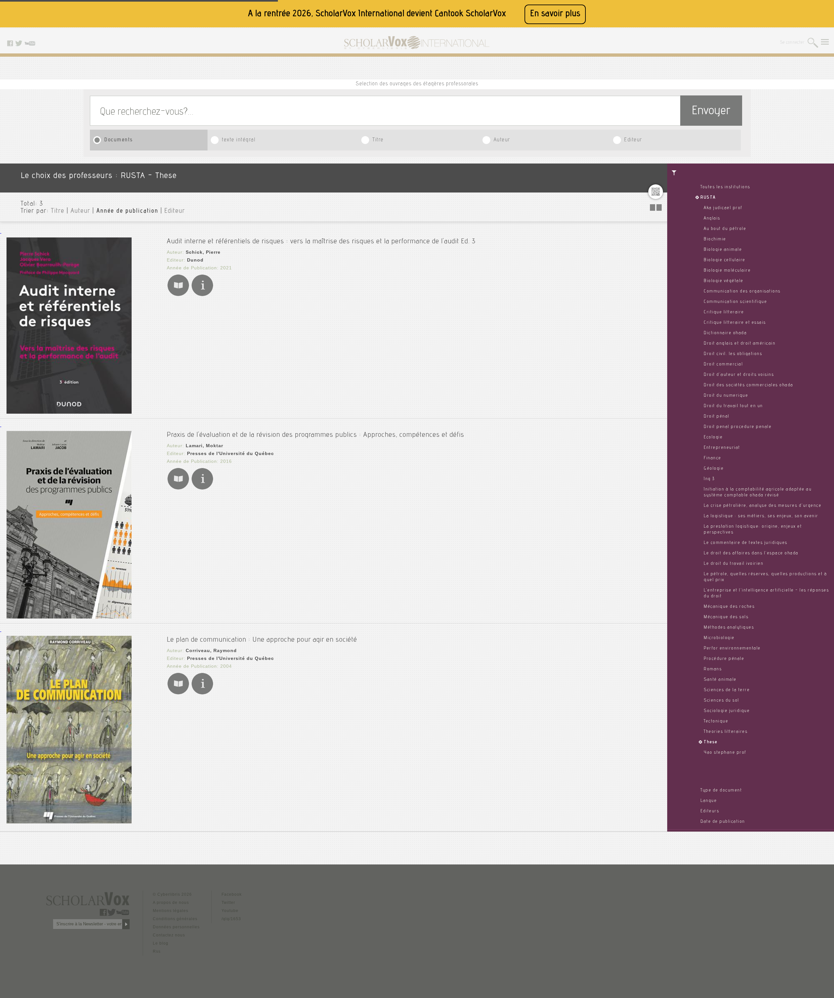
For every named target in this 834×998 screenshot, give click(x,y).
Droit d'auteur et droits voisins (739, 375)
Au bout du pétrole (725, 229)
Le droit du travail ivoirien (733, 564)
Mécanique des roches (729, 607)
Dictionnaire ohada (725, 333)
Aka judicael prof (723, 208)
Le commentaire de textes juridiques (745, 543)
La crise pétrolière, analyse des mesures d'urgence (762, 506)
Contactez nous (169, 935)
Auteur (502, 140)
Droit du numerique (726, 395)
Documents (118, 140)
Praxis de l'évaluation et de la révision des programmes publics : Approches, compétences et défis (315, 435)
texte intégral (238, 140)
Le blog (160, 943)
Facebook (232, 894)
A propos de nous (171, 902)
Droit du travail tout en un (733, 406)
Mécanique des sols (726, 617)
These (711, 742)
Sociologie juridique (727, 711)
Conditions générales (175, 919)
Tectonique (716, 721)
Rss (157, 951)
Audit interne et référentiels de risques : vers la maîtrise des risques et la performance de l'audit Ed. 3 (321, 241)
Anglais (712, 218)
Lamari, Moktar (204, 445)
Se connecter (792, 43)
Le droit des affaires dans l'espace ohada (751, 553)
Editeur (633, 140)
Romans (713, 669)
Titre (378, 140)
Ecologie (713, 437)
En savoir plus (555, 14)
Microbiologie (719, 638)
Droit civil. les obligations (733, 354)
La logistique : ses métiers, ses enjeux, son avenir (761, 516)
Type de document (721, 790)
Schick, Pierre (203, 252)
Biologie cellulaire (724, 260)
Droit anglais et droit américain (739, 343)
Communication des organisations (742, 291)
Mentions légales (170, 910)
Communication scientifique (735, 302)
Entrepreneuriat (722, 448)
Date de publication (722, 822)
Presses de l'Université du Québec (230, 453)
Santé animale (720, 679)
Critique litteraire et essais (735, 323)
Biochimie (715, 239)
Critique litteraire (724, 312)
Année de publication (127, 211)
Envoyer (711, 111)
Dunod (195, 260)
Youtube (230, 910)
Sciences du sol (721, 700)
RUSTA (708, 197)
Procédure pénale (724, 659)
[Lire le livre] (178, 295)
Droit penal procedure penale (737, 427)
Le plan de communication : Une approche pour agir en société (262, 640)
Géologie (714, 468)
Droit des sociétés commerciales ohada (748, 385)
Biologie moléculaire (727, 270)
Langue (708, 801)
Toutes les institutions (725, 187)
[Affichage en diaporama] (656, 209)
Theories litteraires (725, 732)
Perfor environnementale (732, 648)
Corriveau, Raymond (211, 650)
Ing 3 (709, 479)
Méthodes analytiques (729, 627)
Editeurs (709, 811)
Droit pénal (716, 416)
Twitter (228, 902)
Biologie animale (723, 250)
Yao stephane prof (725, 752)
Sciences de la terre (727, 690)
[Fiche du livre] (202, 295)
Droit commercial (723, 364)
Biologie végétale (723, 281)
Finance (712, 458)
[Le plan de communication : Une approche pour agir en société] (69, 821)
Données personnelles (176, 927)
